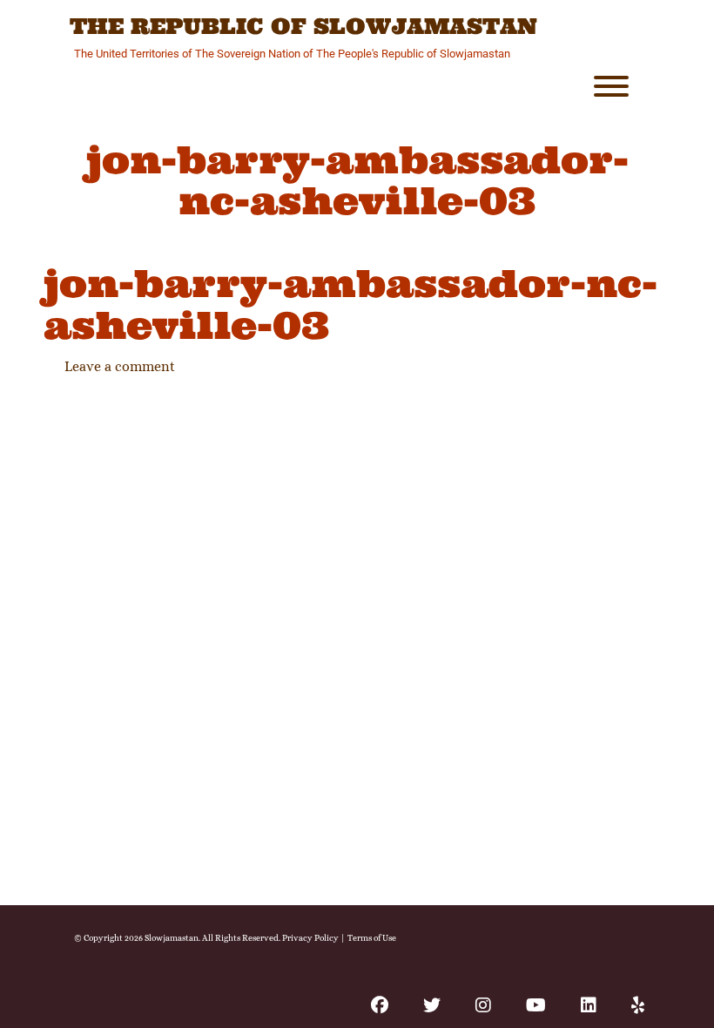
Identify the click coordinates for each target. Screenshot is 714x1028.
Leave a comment (119, 366)
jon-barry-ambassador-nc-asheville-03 (350, 304)
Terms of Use (371, 938)
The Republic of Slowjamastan (303, 27)
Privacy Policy (310, 938)
